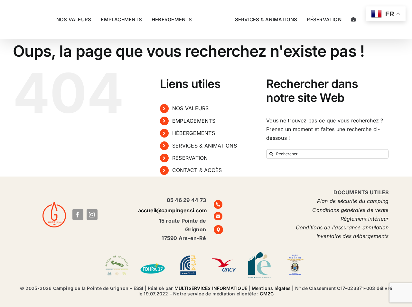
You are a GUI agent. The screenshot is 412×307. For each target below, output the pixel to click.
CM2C (267, 293)
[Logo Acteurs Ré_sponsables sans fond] (117, 255)
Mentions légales (271, 288)
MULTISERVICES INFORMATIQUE (210, 288)
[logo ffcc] (188, 255)
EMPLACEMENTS (193, 121)
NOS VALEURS (190, 108)
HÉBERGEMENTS (193, 133)
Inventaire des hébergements (352, 236)
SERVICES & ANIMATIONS (204, 145)
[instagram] (92, 214)
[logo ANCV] (224, 255)
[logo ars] (295, 255)
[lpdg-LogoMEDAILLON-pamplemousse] (54, 204)
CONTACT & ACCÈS (197, 170)
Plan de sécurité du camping (353, 201)
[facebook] (77, 214)
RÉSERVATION (190, 158)
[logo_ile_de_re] (259, 255)
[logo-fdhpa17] (152, 258)
